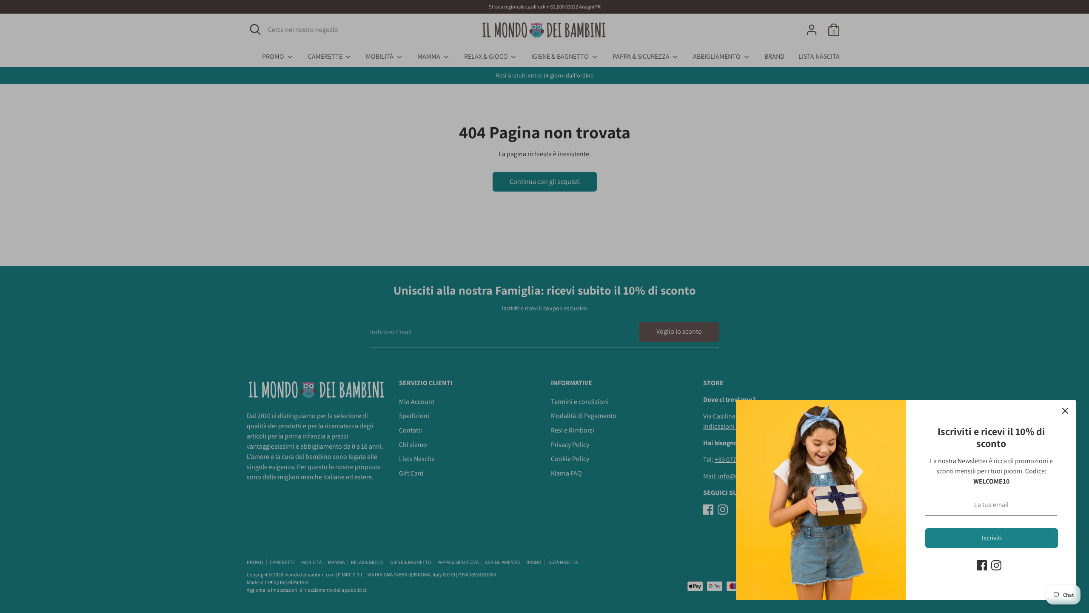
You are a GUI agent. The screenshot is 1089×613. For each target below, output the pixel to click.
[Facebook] (982, 565)
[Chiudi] (1065, 410)
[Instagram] (996, 565)
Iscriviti (992, 537)
